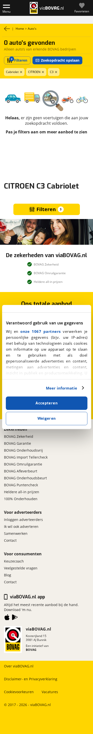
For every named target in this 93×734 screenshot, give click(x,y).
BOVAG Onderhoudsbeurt (25, 478)
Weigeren (46, 418)
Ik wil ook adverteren (21, 526)
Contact (10, 540)
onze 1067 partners (40, 331)
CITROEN (34, 72)
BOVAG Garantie (17, 443)
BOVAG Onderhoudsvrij (23, 450)
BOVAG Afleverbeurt (20, 471)
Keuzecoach (14, 561)
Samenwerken (16, 533)
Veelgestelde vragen (20, 568)
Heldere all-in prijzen (21, 491)
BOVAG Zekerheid (18, 436)
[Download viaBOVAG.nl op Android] (15, 618)
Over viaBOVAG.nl (18, 666)
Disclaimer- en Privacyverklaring (30, 679)
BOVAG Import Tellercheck (26, 457)
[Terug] (7, 29)
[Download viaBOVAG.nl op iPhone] (7, 618)
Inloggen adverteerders (23, 519)
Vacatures (50, 691)
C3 (52, 72)
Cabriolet (12, 72)
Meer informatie (61, 388)
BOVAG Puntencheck (21, 485)
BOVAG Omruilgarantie (49, 19)
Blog (7, 575)
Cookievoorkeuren (19, 691)
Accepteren (46, 403)
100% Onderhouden (20, 498)
